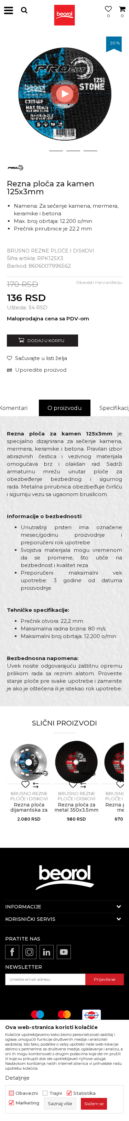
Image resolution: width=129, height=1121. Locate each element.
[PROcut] (15, 167)
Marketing (27, 1102)
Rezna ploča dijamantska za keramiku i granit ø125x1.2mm (29, 812)
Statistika (84, 1093)
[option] (64, 94)
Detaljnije (17, 1077)
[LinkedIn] (46, 952)
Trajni (55, 1093)
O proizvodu (64, 408)
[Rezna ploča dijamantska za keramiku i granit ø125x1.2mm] (29, 762)
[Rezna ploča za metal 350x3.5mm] (76, 762)
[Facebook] (12, 952)
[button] (24, 10)
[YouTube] (64, 952)
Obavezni (26, 1093)
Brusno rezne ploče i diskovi (50, 251)
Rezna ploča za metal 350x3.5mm (76, 807)
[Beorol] (64, 10)
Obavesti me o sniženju (99, 282)
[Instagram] (29, 952)
